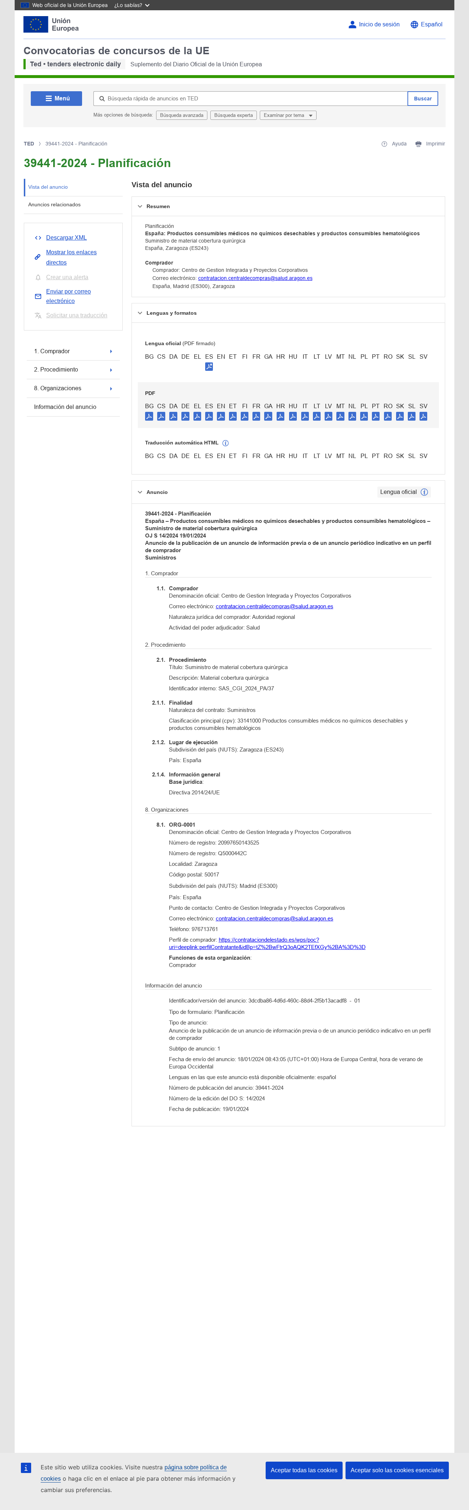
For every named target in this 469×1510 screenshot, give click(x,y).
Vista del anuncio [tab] (48, 187)
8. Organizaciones (57, 388)
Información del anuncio (65, 407)
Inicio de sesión (379, 24)
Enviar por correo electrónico (68, 296)
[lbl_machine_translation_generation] (225, 443)
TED (29, 144)
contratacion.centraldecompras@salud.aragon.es (255, 278)
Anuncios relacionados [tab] (54, 204)
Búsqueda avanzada (181, 115)
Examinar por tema (285, 115)
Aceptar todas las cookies (304, 1470)
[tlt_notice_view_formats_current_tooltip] (424, 492)
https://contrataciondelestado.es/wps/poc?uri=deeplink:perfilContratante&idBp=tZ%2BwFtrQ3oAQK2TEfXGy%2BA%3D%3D (267, 943)
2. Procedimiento (56, 369)
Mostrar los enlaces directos (71, 257)
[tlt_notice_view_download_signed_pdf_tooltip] (209, 366)
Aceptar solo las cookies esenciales (397, 1470)
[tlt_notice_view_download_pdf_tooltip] (149, 416)
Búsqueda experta (233, 115)
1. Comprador (52, 351)
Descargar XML (66, 238)
